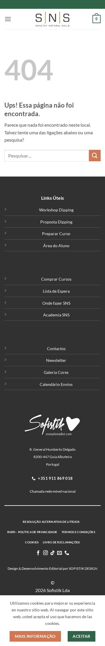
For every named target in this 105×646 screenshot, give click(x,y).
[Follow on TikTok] (52, 553)
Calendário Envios (56, 384)
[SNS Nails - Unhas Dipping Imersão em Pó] (52, 19)
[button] (7, 19)
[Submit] (95, 155)
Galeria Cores (56, 372)
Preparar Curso (56, 233)
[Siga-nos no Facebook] (38, 553)
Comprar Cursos (56, 279)
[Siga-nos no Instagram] (45, 553)
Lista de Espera (56, 291)
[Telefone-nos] (66, 553)
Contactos (56, 348)
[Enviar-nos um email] (59, 553)
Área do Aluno (56, 245)
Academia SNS (56, 314)
